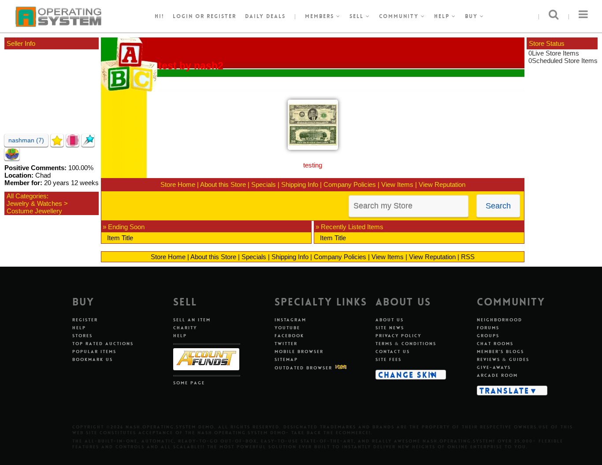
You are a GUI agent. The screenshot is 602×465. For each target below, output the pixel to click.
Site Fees (388, 359)
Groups (488, 336)
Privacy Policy (398, 336)
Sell (357, 16)
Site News (389, 328)
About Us (389, 320)
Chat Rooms (495, 343)
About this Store (223, 184)
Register (85, 320)
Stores (82, 336)
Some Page (189, 383)
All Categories (27, 196)
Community (400, 16)
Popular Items (94, 351)
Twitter (286, 343)
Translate (504, 390)
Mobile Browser (299, 351)
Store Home (177, 184)
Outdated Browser (303, 368)
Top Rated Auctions (103, 343)
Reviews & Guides (503, 359)
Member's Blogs (500, 351)
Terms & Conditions (405, 343)
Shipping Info (299, 184)
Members (320, 16)
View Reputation (442, 184)
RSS (468, 256)
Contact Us (392, 351)
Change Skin (408, 374)
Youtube (287, 328)
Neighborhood (499, 320)
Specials (263, 184)
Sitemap (286, 359)
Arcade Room (497, 375)
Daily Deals (265, 16)
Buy (472, 16)
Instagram (290, 320)
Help (443, 16)
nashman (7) (26, 140)
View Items (397, 184)
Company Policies (349, 184)
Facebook (289, 336)
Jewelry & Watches (34, 203)
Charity (185, 328)
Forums (488, 328)
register (221, 16)
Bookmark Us (92, 359)
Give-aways (494, 367)
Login (183, 16)
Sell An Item (192, 320)
